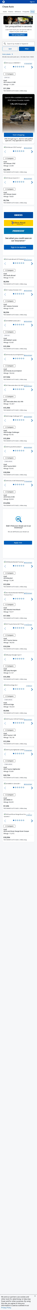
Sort (10, 49)
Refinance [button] (18, 11)
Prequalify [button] (26, 11)
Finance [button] (10, 11)
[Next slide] (32, 67)
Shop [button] (32, 11)
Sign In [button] (32, 2)
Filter (27, 49)
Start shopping (18, 135)
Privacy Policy (6, 1308)
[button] (35, 1296)
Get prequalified (18, 35)
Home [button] (5, 11)
